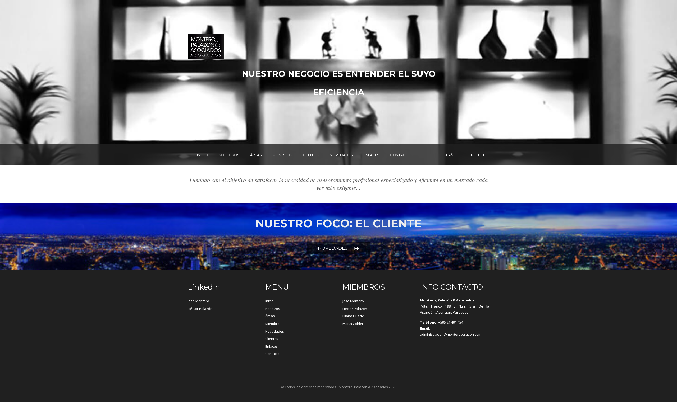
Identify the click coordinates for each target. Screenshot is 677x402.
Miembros (273, 323)
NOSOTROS (229, 155)
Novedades (332, 248)
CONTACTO (400, 155)
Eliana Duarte (353, 316)
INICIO (202, 155)
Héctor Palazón (200, 308)
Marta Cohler (352, 323)
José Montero (198, 301)
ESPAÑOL (450, 155)
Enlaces (271, 346)
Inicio (269, 301)
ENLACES (371, 155)
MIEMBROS (282, 155)
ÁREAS (256, 155)
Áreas (270, 316)
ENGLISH (476, 155)
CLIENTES (311, 155)
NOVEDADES (341, 155)
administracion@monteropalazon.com (450, 334)
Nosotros (272, 308)
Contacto (272, 353)
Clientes (271, 338)
